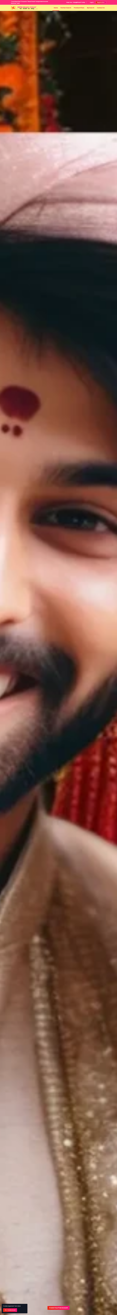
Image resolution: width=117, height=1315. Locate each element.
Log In (92, 2)
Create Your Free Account (58, 1308)
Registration (101, 2)
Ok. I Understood (10, 1310)
